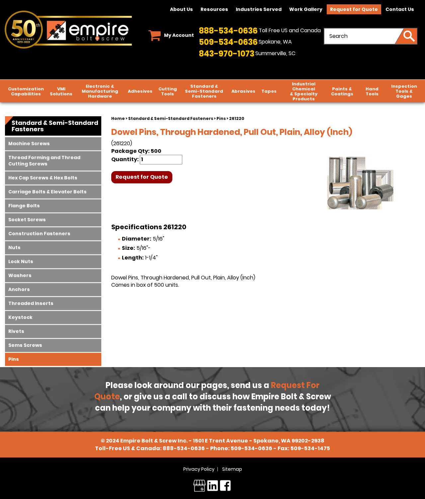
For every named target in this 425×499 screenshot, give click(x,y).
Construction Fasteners (39, 233)
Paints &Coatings (342, 91)
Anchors (19, 289)
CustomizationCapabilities (26, 91)
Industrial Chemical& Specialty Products (303, 91)
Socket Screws (27, 219)
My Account (179, 35)
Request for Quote (354, 9)
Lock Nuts (20, 261)
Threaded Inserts (30, 303)
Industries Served (259, 9)
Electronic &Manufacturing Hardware (100, 91)
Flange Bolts (24, 205)
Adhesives (140, 91)
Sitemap (232, 469)
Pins (221, 118)
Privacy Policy (198, 469)
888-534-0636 (228, 30)
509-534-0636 (228, 42)
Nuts (14, 247)
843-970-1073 (226, 53)
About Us (181, 9)
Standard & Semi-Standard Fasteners (170, 118)
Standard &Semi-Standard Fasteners (204, 91)
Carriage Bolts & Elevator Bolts (47, 191)
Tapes (269, 91)
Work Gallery (305, 9)
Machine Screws (29, 143)
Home (118, 118)
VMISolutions (61, 91)
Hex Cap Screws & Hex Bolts (42, 177)
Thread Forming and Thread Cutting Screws (44, 160)
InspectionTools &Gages (404, 91)
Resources (214, 9)
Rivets (16, 331)
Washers (20, 275)
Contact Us (399, 9)
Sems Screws (25, 345)
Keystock (20, 317)
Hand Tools (372, 91)
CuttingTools (167, 91)
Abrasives (243, 91)
